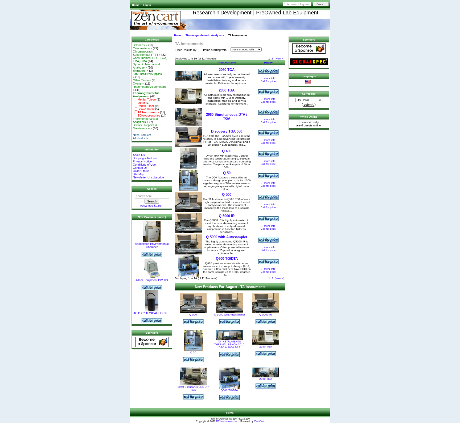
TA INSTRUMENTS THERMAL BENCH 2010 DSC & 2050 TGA (229, 344)
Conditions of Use (144, 164)
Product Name (226, 62)
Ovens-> (138, 83)
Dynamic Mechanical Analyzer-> (146, 66)
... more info (268, 78)
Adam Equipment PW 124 (151, 280)
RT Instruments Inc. (227, 421)
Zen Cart (259, 421)
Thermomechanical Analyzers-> (145, 120)
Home (135, 4)
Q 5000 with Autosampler (226, 237)
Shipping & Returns (145, 158)
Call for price (268, 81)
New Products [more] (152, 217)
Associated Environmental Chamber (152, 245)
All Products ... (142, 138)
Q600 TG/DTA (227, 259)
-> (146, 94)
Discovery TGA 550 (226, 131)
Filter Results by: (186, 49)
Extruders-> (140, 70)
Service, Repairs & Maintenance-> (145, 126)
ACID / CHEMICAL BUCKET (151, 313)
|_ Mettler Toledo (144, 99)
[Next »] (279, 58)
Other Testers (142, 80)
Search (152, 188)
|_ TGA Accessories (146, 115)
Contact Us (140, 167)
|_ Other (139, 102)
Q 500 (226, 195)
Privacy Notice (142, 161)
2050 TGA (227, 70)
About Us (139, 155)
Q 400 (226, 151)
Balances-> (140, 45)
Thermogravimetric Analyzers (205, 35)
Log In (147, 4)
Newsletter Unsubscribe (148, 177)
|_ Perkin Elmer (143, 105)
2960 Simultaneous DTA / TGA (226, 117)
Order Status (141, 171)
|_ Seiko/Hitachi (143, 109)
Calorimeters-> (142, 48)
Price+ (268, 62)
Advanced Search (151, 205)
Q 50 (227, 173)
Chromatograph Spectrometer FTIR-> (147, 53)
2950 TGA (227, 90)
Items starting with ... (215, 52)
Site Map (138, 174)
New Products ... (143, 135)
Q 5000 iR (227, 216)
